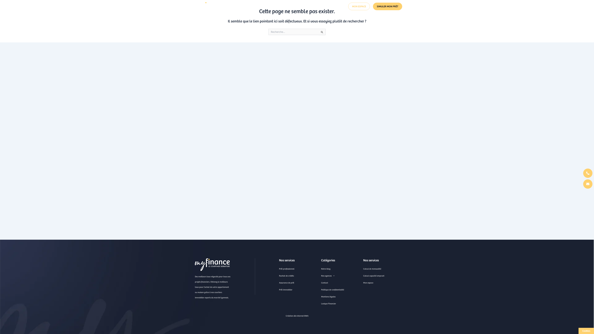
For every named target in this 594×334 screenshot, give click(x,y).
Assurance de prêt (253, 17)
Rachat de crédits (309, 17)
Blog (296, 6)
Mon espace (368, 282)
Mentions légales (328, 296)
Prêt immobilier (281, 17)
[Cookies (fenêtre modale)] (586, 331)
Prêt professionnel (340, 17)
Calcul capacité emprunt (373, 275)
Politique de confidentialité (332, 289)
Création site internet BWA (297, 315)
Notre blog (325, 268)
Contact (309, 6)
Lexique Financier (328, 303)
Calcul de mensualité (372, 268)
